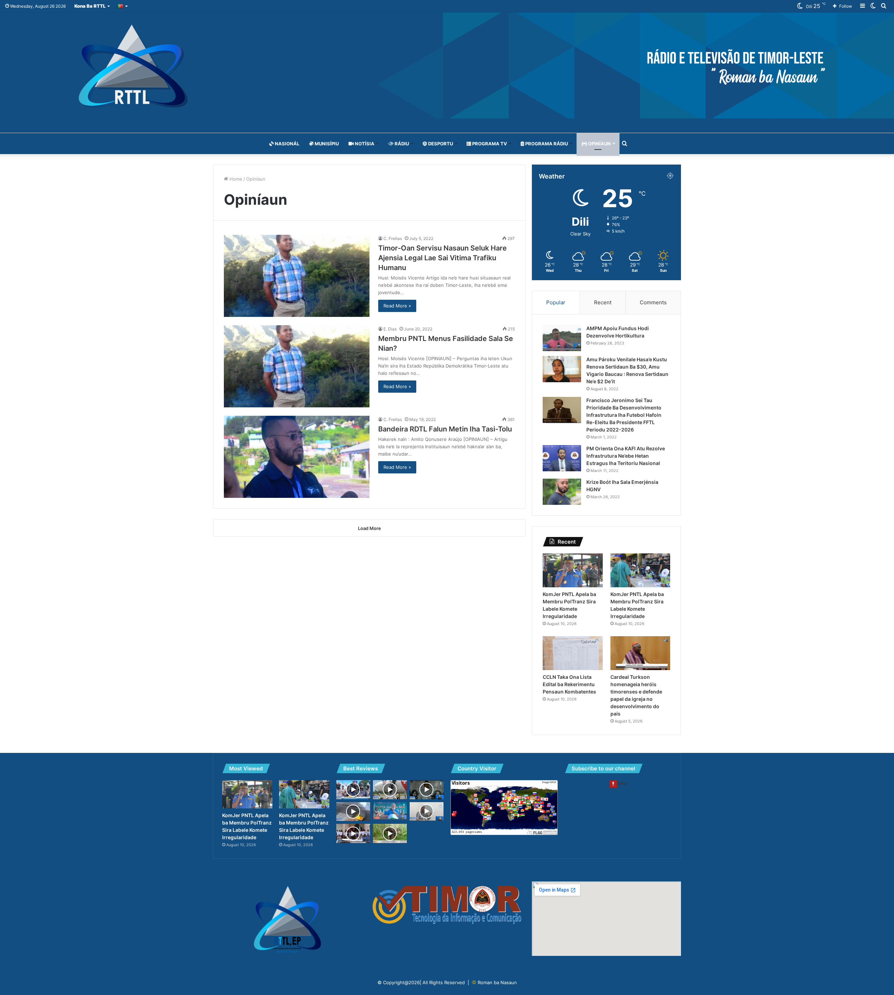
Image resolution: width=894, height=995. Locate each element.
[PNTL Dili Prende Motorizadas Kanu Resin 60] (353, 789)
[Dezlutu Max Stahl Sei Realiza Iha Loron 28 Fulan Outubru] (427, 789)
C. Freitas (392, 238)
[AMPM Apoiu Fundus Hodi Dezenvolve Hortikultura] (562, 338)
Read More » (397, 305)
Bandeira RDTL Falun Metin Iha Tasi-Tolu (445, 429)
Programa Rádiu (546, 143)
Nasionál (286, 143)
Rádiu (401, 143)
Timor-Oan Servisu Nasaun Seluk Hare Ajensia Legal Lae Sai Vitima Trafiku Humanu (442, 258)
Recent (602, 302)
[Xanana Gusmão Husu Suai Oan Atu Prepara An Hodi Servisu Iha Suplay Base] (390, 810)
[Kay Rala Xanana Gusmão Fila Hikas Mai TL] (390, 789)
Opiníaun (599, 143)
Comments (653, 302)
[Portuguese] (123, 6)
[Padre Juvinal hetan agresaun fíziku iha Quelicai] (353, 833)
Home (235, 179)
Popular (555, 302)
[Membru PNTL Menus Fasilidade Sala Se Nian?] (296, 366)
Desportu (440, 143)
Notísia (364, 143)
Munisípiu (326, 143)
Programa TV (489, 143)
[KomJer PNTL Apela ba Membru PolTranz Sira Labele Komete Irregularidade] (572, 570)
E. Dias (390, 329)
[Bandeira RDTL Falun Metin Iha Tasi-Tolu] (296, 457)
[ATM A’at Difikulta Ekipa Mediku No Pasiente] (353, 811)
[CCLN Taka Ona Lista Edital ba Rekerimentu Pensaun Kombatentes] (572, 653)
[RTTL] (447, 65)
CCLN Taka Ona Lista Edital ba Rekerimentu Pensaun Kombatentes (569, 684)
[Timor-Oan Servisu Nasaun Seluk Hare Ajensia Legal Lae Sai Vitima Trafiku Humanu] (296, 276)
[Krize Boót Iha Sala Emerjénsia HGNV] (562, 492)
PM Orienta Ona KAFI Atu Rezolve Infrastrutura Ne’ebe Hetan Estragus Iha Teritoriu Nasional (625, 455)
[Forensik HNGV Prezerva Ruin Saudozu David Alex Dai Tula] (427, 811)
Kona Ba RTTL (89, 6)
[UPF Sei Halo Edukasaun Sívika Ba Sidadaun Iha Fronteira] (390, 833)
